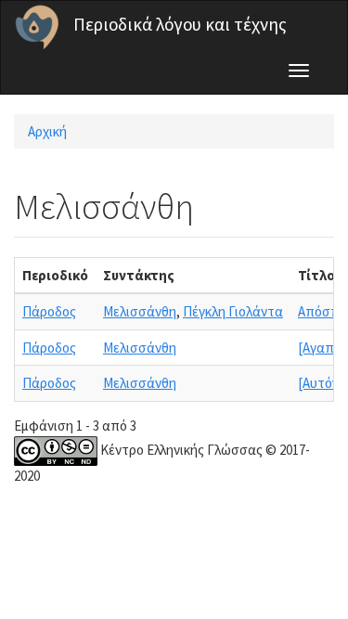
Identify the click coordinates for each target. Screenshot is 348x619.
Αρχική (47, 131)
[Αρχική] (37, 27)
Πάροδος (49, 311)
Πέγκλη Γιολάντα (233, 311)
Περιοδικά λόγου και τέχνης (180, 24)
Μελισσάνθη (139, 311)
